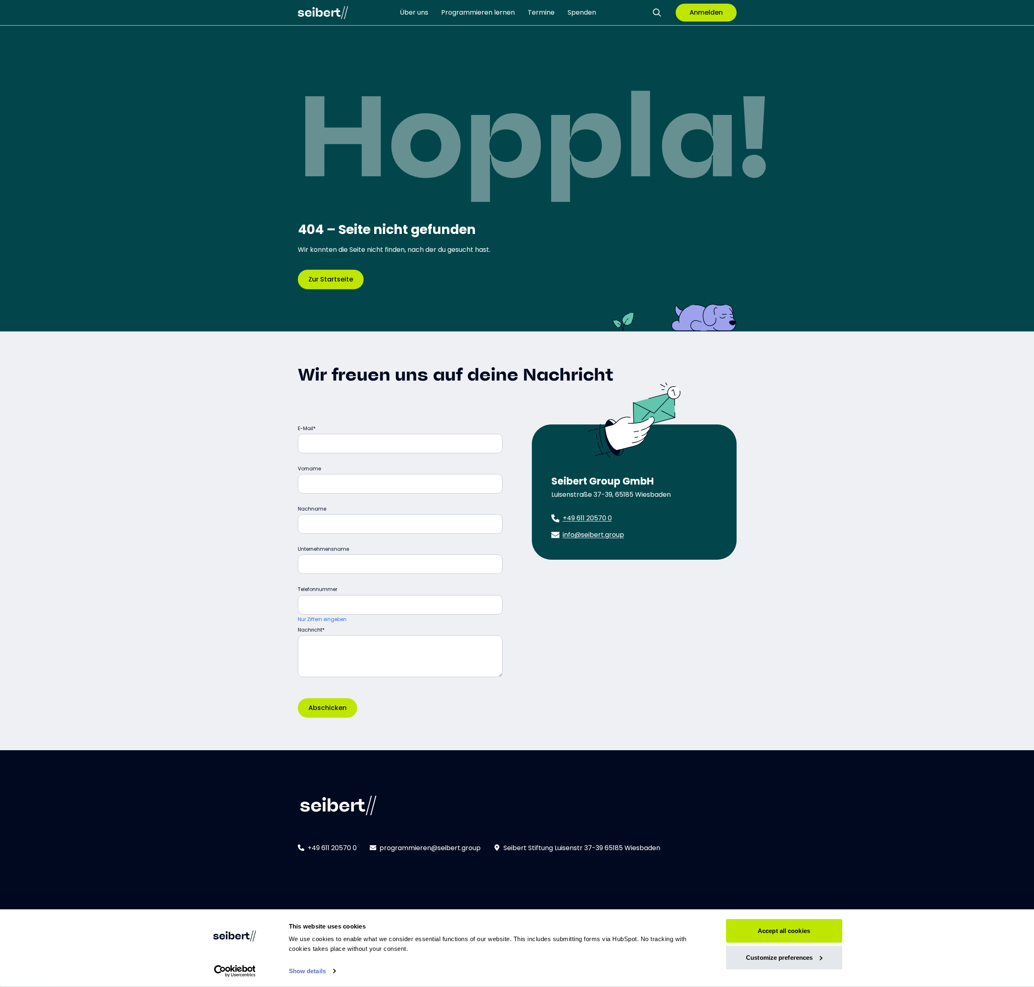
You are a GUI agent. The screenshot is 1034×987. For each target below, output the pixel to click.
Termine (541, 12)
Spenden (582, 12)
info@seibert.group (593, 534)
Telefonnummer (317, 589)
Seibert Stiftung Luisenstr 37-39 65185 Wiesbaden (581, 848)
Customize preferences (779, 957)
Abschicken (327, 707)
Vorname (309, 468)
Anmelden (706, 12)
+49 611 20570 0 (587, 518)
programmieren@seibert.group (430, 848)
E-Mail (305, 428)
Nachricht (310, 629)
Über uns (414, 12)
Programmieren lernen (478, 12)
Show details (307, 971)
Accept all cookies (784, 930)
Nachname (312, 508)
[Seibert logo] (323, 12)
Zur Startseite (330, 279)
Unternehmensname (323, 548)
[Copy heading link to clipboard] (621, 372)
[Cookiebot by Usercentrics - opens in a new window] (234, 971)
